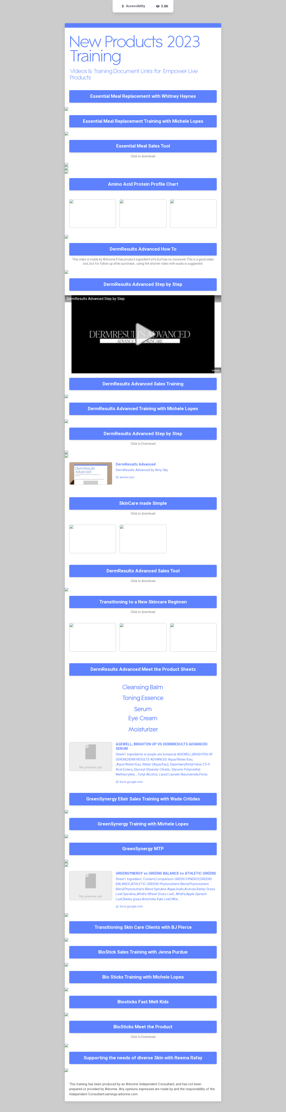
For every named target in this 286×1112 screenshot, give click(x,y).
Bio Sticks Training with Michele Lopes (143, 977)
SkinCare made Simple (143, 503)
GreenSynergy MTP (143, 848)
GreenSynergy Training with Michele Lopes (143, 824)
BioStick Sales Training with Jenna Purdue (143, 952)
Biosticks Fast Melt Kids (143, 1001)
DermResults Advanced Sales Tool (143, 571)
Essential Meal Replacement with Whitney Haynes (143, 96)
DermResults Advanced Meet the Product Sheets (143, 669)
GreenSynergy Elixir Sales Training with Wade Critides (143, 799)
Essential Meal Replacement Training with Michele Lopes (143, 121)
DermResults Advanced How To (143, 249)
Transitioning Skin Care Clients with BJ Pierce (143, 927)
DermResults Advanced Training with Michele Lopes (143, 408)
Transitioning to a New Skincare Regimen (143, 602)
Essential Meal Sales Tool (143, 146)
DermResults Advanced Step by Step (143, 284)
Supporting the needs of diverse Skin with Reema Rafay (143, 1057)
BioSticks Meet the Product (143, 1026)
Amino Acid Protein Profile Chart (143, 184)
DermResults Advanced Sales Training (143, 384)
